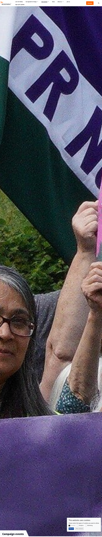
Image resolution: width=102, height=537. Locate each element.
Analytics (81, 525)
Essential (73, 525)
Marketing (90, 525)
